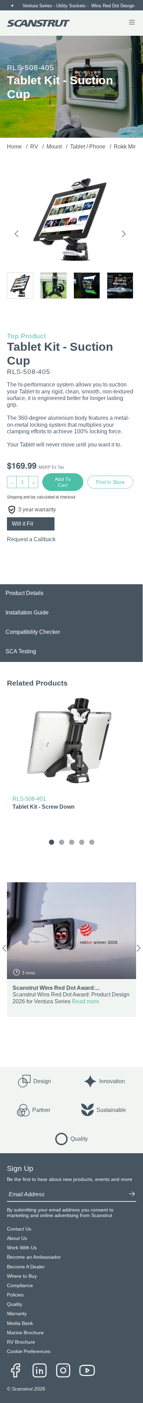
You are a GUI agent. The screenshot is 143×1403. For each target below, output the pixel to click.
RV (35, 147)
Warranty (17, 1313)
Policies (15, 1295)
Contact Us (19, 1229)
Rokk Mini (127, 147)
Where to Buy (22, 1276)
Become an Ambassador (34, 1257)
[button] (16, 235)
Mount (55, 147)
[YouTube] (87, 1371)
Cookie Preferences (28, 1351)
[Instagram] (63, 1371)
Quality (14, 1304)
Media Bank (20, 1323)
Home (15, 147)
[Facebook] (15, 1371)
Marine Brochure (25, 1332)
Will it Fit (22, 524)
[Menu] (132, 23)
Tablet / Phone (88, 147)
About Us (17, 1238)
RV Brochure (21, 1342)
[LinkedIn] (39, 1371)
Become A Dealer (26, 1266)
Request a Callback (31, 539)
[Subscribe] (132, 1194)
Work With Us (22, 1247)
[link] (71, 754)
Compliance (20, 1285)
